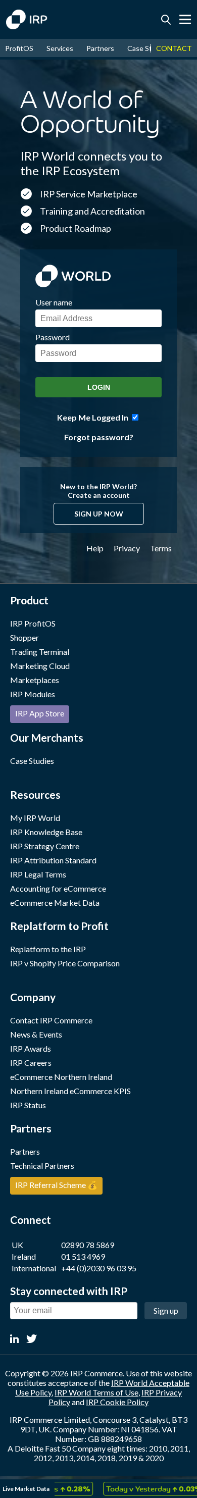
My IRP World (35, 817)
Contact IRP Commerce (51, 1020)
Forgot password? (98, 437)
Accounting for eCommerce (58, 888)
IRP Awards (30, 1048)
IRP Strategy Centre (44, 846)
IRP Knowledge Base (46, 832)
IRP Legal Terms (38, 874)
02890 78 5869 (87, 1245)
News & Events (36, 1034)
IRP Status (28, 1105)
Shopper (24, 637)
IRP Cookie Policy (117, 1402)
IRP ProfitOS (33, 623)
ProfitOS (19, 48)
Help (95, 548)
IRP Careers (31, 1062)
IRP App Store (39, 713)
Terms (161, 548)
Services (59, 48)
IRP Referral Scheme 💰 (56, 1185)
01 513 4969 (83, 1256)
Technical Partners (42, 1165)
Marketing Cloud (40, 665)
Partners (100, 48)
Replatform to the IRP (48, 949)
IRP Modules (32, 694)
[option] (145, 1488)
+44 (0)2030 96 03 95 (98, 1268)
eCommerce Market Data (55, 902)
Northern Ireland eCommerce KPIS (70, 1091)
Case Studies (148, 48)
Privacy (127, 548)
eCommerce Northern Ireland (61, 1076)
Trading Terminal (39, 651)
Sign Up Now (98, 513)
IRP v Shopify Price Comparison (65, 963)
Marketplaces (34, 680)
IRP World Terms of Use (96, 1392)
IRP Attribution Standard (53, 860)
